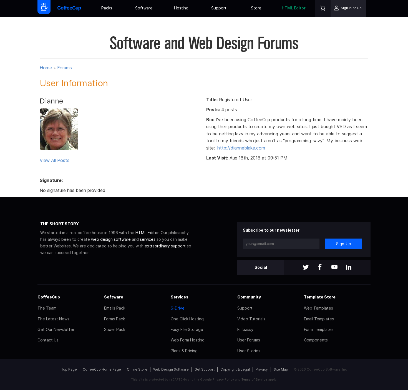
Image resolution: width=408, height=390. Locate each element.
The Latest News (53, 318)
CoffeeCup (48, 297)
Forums (64, 67)
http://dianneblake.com (241, 148)
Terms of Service (254, 379)
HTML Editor (294, 8)
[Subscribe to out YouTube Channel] (334, 267)
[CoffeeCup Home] (69, 8)
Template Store (320, 297)
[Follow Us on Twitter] (305, 267)
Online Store (137, 369)
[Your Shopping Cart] (323, 8)
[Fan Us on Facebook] (320, 267)
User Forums (248, 340)
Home (46, 67)
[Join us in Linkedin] (348, 267)
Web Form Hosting (188, 340)
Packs (106, 8)
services (147, 239)
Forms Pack (114, 318)
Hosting (181, 8)
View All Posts (54, 160)
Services (179, 297)
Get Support (205, 369)
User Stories (248, 350)
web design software (111, 239)
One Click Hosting (187, 318)
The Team (46, 308)
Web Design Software (171, 369)
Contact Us (48, 340)
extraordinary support (165, 246)
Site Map (281, 369)
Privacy (262, 369)
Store (256, 8)
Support (218, 8)
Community (249, 297)
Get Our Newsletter (55, 329)
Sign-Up (343, 243)
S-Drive (178, 308)
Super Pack (114, 329)
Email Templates (319, 318)
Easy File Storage (187, 329)
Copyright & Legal (235, 369)
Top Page (69, 369)
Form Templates (319, 329)
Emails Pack (114, 308)
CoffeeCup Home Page (102, 369)
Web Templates (318, 308)
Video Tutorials (251, 318)
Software (144, 8)
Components (316, 340)
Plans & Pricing (184, 350)
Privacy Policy (223, 379)
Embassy (245, 329)
